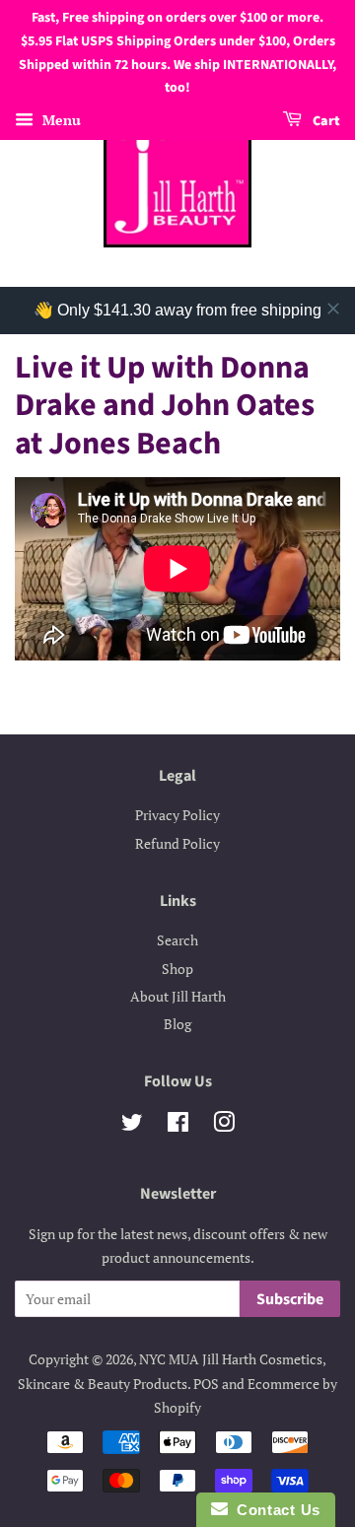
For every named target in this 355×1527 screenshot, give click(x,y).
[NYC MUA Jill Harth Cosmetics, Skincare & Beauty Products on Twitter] (132, 1125)
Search (177, 940)
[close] (333, 308)
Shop (177, 968)
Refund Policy (177, 843)
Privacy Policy (177, 814)
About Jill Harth (178, 996)
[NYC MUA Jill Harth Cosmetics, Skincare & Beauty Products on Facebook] (178, 1125)
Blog (177, 1023)
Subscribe (289, 1299)
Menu (59, 119)
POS (206, 1383)
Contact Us (274, 1509)
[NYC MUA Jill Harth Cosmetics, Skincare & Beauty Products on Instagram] (224, 1125)
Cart (325, 121)
